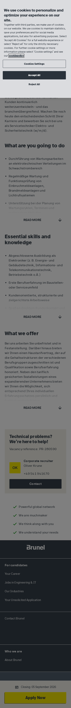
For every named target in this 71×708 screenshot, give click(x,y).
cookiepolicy (16, 55)
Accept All (34, 75)
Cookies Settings (34, 63)
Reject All (34, 84)
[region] (35, 49)
